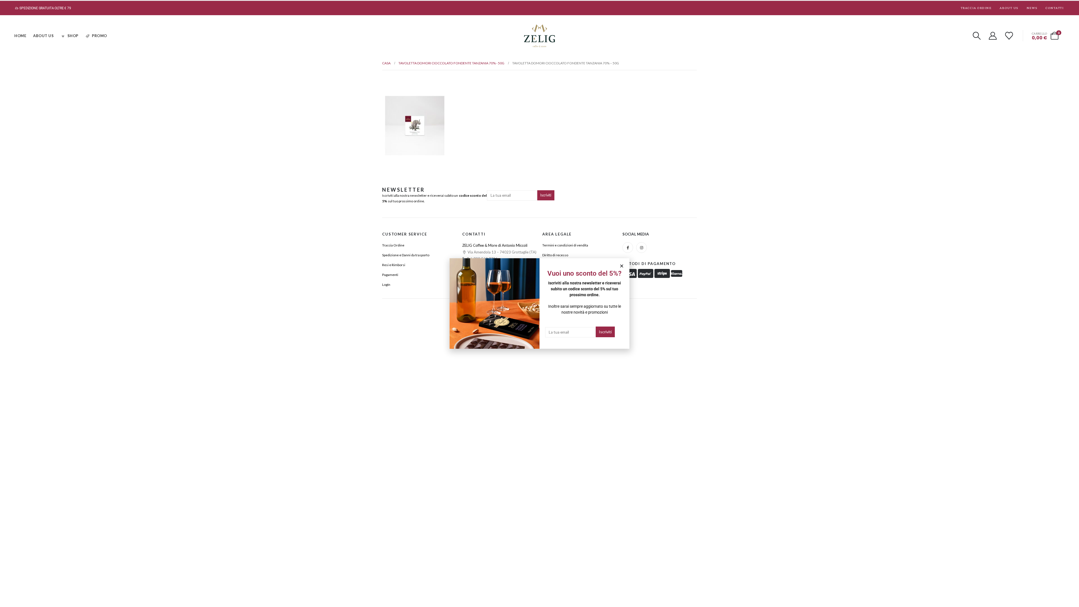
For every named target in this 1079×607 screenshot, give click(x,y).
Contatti (1054, 8)
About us (1008, 8)
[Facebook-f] (627, 247)
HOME (20, 35)
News (1031, 8)
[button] (976, 36)
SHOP (72, 35)
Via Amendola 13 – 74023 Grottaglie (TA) (501, 252)
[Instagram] (641, 247)
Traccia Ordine (976, 8)
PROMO (99, 35)
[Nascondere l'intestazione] (539, 35)
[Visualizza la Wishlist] (1009, 36)
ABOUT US (43, 35)
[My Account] (993, 36)
